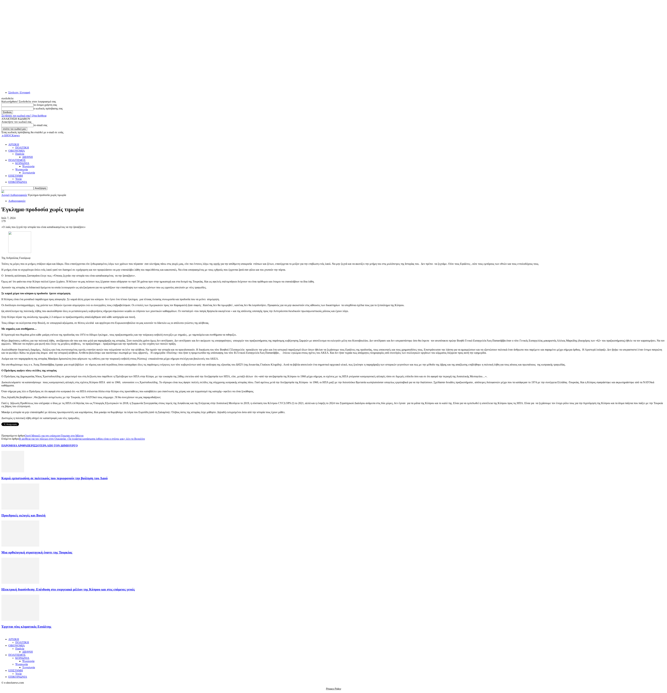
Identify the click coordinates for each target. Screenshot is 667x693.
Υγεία (18, 178)
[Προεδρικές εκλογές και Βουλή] (20, 508)
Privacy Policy (333, 688)
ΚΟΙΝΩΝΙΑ (22, 163)
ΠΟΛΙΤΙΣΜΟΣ (17, 160)
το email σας (40, 125)
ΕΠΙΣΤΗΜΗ (15, 175)
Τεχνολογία (28, 172)
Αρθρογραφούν (18, 195)
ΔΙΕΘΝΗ (27, 156)
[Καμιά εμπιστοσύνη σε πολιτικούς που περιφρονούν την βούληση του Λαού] (12, 471)
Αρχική (5, 195)
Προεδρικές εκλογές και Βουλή (23, 515)
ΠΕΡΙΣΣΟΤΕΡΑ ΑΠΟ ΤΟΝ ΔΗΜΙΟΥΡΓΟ (52, 445)
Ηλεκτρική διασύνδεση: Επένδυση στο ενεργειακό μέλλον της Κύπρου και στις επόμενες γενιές (68, 589)
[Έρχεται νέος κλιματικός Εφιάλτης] (20, 619)
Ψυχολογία (28, 166)
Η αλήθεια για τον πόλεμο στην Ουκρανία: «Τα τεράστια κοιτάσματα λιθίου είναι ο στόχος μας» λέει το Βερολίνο (82, 438)
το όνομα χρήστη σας (45, 104)
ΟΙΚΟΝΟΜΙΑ (16, 150)
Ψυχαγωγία (21, 169)
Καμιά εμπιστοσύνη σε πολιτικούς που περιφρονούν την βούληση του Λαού (54, 478)
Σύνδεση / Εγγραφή (19, 92)
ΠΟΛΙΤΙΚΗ (22, 147)
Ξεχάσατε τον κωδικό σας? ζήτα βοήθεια (23, 115)
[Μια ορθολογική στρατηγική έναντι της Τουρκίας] (20, 545)
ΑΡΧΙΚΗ (13, 144)
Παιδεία (19, 153)
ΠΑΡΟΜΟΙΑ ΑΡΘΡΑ (14, 445)
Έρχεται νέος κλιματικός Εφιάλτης (26, 626)
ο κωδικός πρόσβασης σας (48, 108)
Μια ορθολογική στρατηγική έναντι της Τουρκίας (36, 552)
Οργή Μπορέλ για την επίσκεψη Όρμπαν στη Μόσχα (54, 435)
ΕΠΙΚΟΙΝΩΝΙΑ (17, 182)
